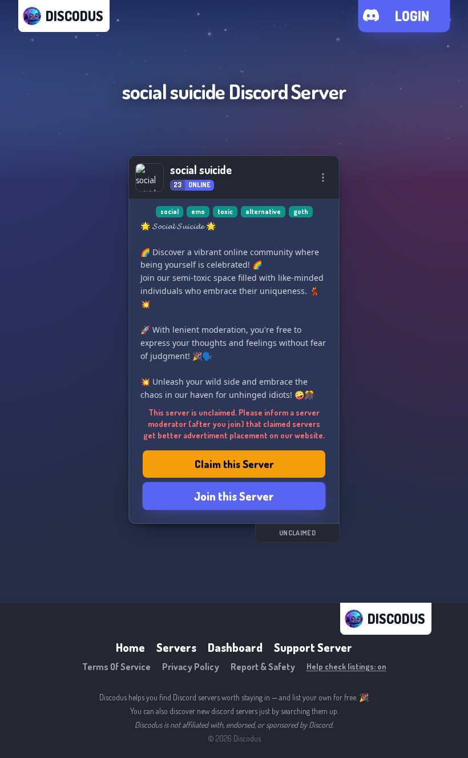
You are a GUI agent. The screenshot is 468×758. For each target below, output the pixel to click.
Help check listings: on (346, 666)
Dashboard (235, 647)
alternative (263, 211)
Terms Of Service (116, 666)
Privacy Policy (190, 666)
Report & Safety (263, 666)
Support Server (313, 647)
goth (300, 211)
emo (198, 211)
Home (130, 647)
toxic (225, 211)
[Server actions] (323, 177)
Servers (176, 647)
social (169, 211)
